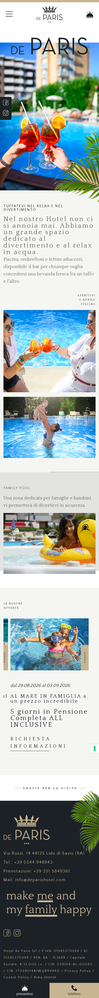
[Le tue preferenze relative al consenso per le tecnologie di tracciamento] (94, 748)
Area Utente (45, 977)
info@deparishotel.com (40, 880)
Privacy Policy (77, 971)
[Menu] (16, 14)
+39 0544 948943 (33, 862)
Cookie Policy (16, 977)
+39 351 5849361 (52, 871)
